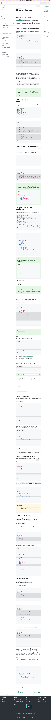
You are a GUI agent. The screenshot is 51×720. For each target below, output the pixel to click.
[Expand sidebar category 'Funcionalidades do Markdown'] (14, 37)
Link (18, 17)
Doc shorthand (46, 34)
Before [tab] (18, 664)
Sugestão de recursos (18, 701)
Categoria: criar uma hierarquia (47, 15)
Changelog (28, 701)
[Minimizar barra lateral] (7, 695)
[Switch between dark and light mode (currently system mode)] (39, 3)
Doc (18, 16)
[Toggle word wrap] (38, 35)
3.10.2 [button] (23, 3)
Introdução (4, 699)
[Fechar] (50, 0)
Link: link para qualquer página (46, 10)
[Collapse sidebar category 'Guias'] (14, 16)
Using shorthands (46, 32)
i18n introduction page (28, 356)
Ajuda (15, 704)
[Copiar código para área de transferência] (40, 35)
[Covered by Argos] (29, 708)
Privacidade (40, 699)
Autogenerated (20, 20)
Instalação (4, 701)
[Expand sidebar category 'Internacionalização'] (14, 54)
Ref (18, 23)
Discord (15, 702)
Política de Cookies (41, 702)
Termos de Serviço (41, 701)
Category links (46, 16)
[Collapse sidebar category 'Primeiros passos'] (14, 7)
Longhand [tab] (19, 529)
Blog (12, 3)
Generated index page (47, 19)
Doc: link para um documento (46, 7)
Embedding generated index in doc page (47, 24)
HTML (18, 22)
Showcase (16, 3)
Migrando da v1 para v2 (6, 702)
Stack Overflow (17, 699)
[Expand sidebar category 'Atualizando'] (14, 60)
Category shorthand (46, 36)
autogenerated (31, 71)
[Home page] (17, 6)
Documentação (5, 3)
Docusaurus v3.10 (24, 0)
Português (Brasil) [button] (31, 3)
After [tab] (22, 664)
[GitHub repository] (37, 3)
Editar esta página (20, 687)
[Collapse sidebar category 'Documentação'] (14, 20)
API (9, 3)
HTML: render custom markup (46, 12)
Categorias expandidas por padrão (46, 30)
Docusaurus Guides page (29, 327)
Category (19, 19)
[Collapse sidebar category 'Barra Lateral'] (14, 23)
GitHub (27, 702)
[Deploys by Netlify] (29, 707)
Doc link (46, 20)
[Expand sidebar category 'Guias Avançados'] (14, 58)
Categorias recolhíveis (46, 27)
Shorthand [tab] (24, 529)
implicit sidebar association (29, 83)
